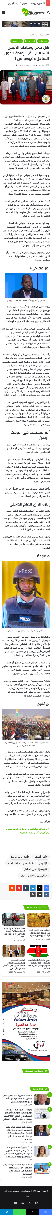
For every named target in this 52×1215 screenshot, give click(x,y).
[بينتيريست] (19, 888)
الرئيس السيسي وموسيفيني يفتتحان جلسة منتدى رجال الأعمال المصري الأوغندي (14, 964)
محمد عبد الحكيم (39, 65)
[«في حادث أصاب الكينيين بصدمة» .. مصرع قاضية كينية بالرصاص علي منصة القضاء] (38, 951)
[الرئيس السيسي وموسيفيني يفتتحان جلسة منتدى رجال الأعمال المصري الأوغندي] (13, 951)
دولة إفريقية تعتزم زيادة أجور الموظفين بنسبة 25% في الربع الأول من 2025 (14, 933)
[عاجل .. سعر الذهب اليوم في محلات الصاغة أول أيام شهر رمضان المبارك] (38, 920)
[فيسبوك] (46, 888)
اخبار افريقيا (30, 41)
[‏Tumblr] (26, 888)
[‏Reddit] (12, 888)
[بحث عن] (48, 13)
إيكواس (42, 863)
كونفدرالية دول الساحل (35, 869)
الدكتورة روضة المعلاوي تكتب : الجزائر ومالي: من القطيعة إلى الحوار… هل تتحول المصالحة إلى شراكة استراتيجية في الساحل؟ (18, 1152)
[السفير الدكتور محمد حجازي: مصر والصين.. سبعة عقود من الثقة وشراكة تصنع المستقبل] (42, 1099)
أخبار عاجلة (34, 35)
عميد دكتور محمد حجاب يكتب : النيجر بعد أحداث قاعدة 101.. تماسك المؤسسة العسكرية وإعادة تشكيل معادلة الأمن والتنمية (18, 1133)
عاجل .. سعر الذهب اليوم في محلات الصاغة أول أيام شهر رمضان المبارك (39, 933)
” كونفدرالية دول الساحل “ (38, 828)
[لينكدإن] (33, 888)
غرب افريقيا (17, 41)
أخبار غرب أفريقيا (19, 856)
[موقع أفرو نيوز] (33, 12)
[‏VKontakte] (46, 894)
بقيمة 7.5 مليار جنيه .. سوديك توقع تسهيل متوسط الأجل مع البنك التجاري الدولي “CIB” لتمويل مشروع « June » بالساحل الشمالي (17, 1114)
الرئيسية (43, 35)
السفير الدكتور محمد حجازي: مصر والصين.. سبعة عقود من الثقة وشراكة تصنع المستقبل (17, 1099)
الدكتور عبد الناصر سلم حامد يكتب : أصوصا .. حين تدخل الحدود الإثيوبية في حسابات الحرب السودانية (17, 1169)
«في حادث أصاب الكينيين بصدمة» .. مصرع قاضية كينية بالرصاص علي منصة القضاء (39, 964)
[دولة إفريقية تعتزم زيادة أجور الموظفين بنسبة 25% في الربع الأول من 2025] (13, 919)
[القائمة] (3, 13)
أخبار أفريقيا (40, 856)
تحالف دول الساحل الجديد (20, 863)
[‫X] (39, 888)
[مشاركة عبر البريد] (39, 894)
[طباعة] (33, 894)
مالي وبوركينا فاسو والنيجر (33, 875)
